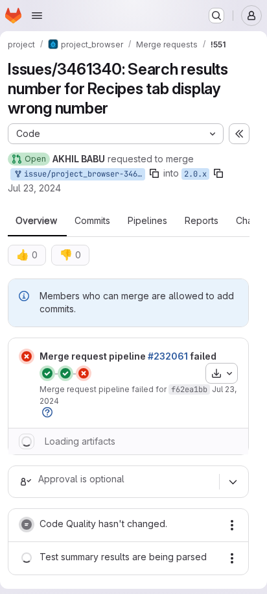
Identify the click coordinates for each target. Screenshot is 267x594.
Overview (36, 221)
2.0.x (195, 174)
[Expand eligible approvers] (232, 481)
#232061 (168, 356)
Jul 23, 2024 (34, 187)
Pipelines (147, 221)
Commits (92, 221)
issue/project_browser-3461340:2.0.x (82, 174)
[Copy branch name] (154, 173)
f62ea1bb (189, 389)
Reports (201, 221)
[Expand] (26, 441)
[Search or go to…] (216, 15)
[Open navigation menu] (37, 15)
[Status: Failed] (26, 356)
